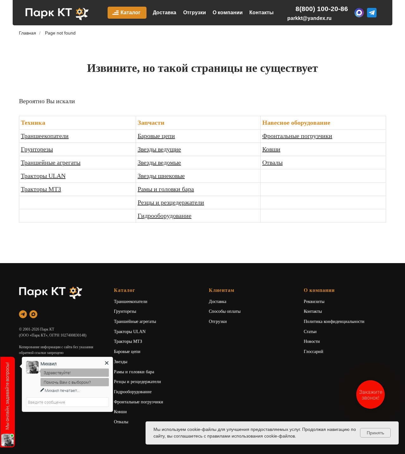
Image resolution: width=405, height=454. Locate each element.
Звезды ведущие (159, 149)
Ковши (271, 149)
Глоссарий (313, 351)
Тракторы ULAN (43, 175)
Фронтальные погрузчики (297, 135)
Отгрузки (194, 12)
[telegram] (23, 314)
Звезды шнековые (161, 175)
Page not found (60, 32)
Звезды (120, 361)
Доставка (164, 12)
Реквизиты (314, 301)
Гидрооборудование (164, 215)
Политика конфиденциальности (334, 321)
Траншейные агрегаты (50, 162)
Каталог (130, 12)
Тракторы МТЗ (41, 189)
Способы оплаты (224, 311)
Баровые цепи (156, 135)
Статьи (310, 331)
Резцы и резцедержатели (171, 202)
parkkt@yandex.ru (309, 18)
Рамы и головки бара (166, 189)
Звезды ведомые (159, 162)
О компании (228, 12)
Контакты (261, 12)
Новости (312, 341)
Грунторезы (37, 149)
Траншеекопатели (45, 135)
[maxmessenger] (33, 314)
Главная (27, 32)
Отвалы (272, 162)
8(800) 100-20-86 (322, 8)
